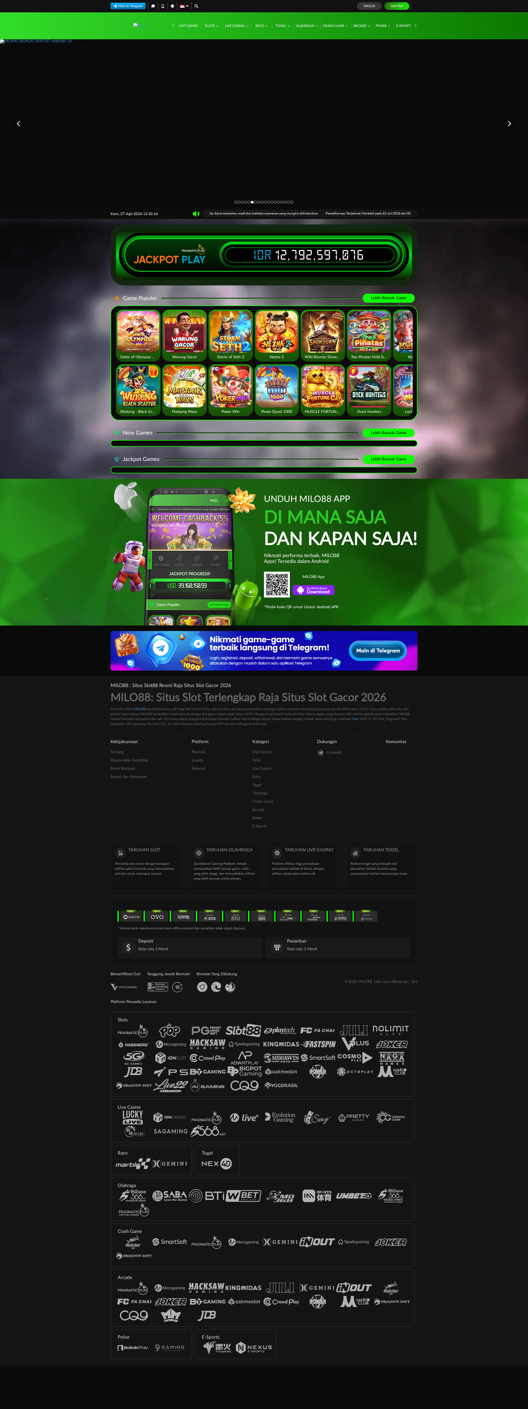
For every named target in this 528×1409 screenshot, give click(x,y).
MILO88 (140, 709)
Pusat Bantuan (123, 769)
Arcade (360, 25)
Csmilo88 (334, 753)
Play (193, 259)
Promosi (198, 752)
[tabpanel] (264, 123)
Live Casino (235, 25)
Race (260, 25)
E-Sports (404, 25)
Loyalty (198, 760)
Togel (281, 25)
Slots (210, 25)
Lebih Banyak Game (388, 298)
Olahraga (305, 25)
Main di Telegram (130, 6)
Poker (381, 25)
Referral (198, 769)
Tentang (117, 752)
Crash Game (334, 25)
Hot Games (188, 25)
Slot (355, 719)
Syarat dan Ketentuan (129, 777)
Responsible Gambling (129, 760)
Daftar (397, 6)
